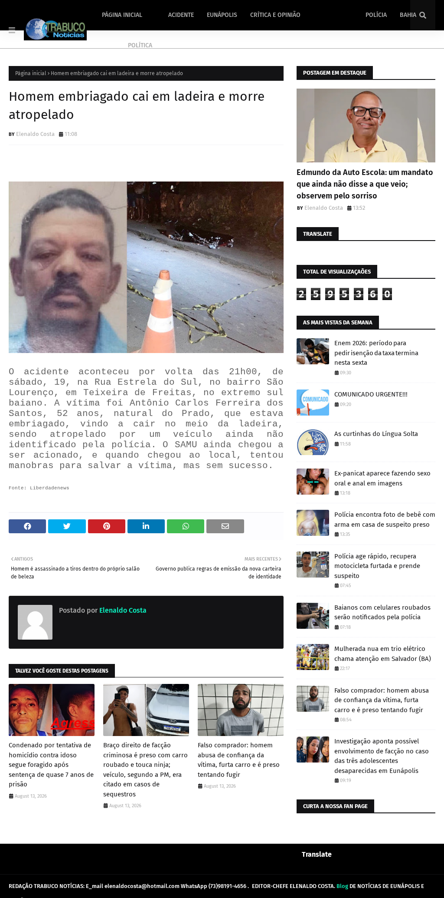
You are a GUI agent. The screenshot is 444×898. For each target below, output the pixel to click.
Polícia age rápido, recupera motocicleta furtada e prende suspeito (377, 566)
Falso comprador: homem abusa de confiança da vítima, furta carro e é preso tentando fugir (239, 760)
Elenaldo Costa (35, 134)
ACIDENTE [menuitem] (181, 15)
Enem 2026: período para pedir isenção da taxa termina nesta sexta (376, 352)
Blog (342, 886)
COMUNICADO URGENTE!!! (371, 394)
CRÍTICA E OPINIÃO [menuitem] (275, 15)
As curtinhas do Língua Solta (376, 434)
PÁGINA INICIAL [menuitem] (122, 15)
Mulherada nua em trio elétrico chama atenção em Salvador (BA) (382, 654)
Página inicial (30, 73)
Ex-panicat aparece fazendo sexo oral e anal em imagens (382, 478)
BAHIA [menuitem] (408, 15)
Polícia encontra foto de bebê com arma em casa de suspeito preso (384, 519)
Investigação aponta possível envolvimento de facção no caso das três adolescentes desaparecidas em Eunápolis (381, 756)
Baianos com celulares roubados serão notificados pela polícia (382, 612)
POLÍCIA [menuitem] (376, 15)
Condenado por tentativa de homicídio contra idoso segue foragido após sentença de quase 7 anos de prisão (51, 764)
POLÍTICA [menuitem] (140, 45)
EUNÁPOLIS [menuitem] (222, 15)
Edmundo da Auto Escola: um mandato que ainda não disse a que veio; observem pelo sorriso (365, 184)
